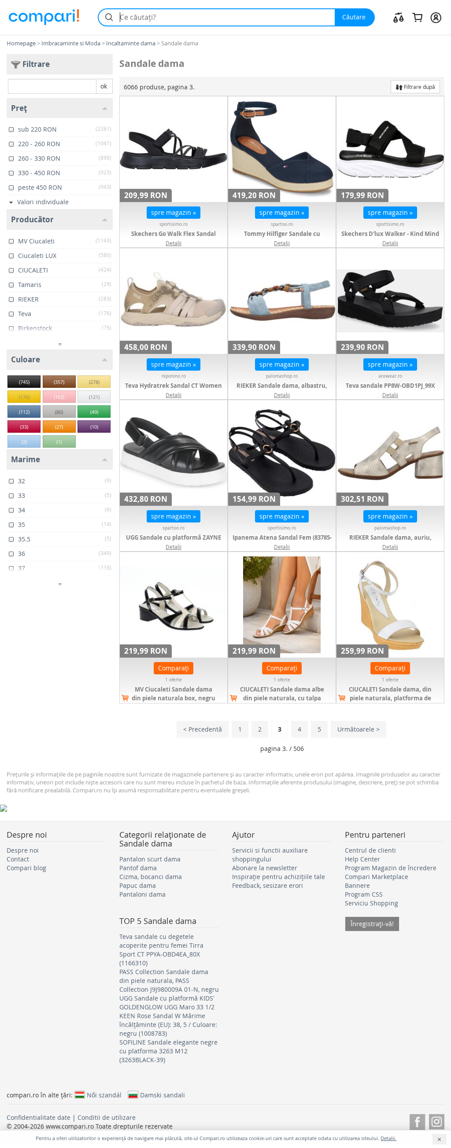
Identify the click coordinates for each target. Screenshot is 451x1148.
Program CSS (364, 894)
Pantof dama (138, 868)
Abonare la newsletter (264, 868)
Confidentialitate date (38, 1117)
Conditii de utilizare (107, 1117)
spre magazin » (173, 212)
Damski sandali (162, 1095)
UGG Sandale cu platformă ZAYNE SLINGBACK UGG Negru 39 (173, 542)
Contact (18, 859)
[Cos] (417, 17)
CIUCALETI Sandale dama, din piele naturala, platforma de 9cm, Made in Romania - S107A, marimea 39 (390, 702)
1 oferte (173, 680)
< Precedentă (202, 729)
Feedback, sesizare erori (267, 885)
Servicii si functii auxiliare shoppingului (270, 854)
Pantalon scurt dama (150, 859)
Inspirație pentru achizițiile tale (278, 876)
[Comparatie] (398, 17)
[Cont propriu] (436, 17)
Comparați (173, 668)
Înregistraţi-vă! (372, 924)
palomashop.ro (282, 376)
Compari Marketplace (376, 876)
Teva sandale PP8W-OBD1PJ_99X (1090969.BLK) (390, 390)
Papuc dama (137, 885)
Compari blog (26, 868)
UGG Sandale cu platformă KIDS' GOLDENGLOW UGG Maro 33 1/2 (166, 1002)
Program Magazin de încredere (390, 868)
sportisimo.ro (173, 224)
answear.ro (390, 376)
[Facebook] (417, 1120)
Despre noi (23, 850)
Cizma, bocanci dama (150, 876)
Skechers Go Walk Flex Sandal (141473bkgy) (173, 238)
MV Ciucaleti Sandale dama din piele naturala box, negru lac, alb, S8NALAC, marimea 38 (174, 698)
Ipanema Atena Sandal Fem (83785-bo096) (282, 542)
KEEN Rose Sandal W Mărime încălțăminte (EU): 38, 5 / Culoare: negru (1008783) (168, 1025)
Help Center (362, 859)
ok (103, 86)
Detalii (173, 243)
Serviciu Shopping (371, 903)
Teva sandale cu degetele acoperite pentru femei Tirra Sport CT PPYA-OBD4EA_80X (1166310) (161, 949)
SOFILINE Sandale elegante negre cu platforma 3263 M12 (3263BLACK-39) (168, 1051)
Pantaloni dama (142, 894)
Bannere (357, 885)
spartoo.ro (282, 224)
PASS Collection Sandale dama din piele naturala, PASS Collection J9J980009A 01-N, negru (169, 980)
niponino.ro (174, 376)
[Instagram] (436, 1120)
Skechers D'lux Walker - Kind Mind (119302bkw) (390, 238)
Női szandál (104, 1095)
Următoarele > (358, 729)
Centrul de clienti (370, 850)
